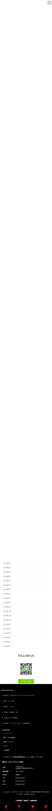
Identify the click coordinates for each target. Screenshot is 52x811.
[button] (26, 681)
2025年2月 (6, 568)
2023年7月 (6, 633)
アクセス (19, 809)
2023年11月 (7, 616)
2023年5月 (6, 642)
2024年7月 (6, 581)
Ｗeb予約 (32, 809)
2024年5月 (6, 589)
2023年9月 (6, 624)
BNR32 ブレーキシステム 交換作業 (16, 723)
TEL (46, 809)
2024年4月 (6, 594)
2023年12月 (7, 611)
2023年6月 (6, 637)
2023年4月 (6, 646)
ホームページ (7, 733)
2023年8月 (6, 629)
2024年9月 (6, 576)
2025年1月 (6, 572)
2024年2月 (6, 602)
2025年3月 (6, 563)
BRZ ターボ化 (9, 701)
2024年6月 (6, 585)
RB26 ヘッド (8, 707)
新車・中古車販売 (9, 737)
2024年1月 (6, 607)
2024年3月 (6, 598)
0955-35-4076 (20, 781)
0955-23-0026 (20, 778)
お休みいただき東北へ (11, 718)
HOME (6, 809)
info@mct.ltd (19, 784)
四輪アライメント (9, 742)
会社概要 (6, 750)
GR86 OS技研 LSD (11, 712)
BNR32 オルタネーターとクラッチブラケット (19, 695)
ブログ (5, 746)
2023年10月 (7, 620)
